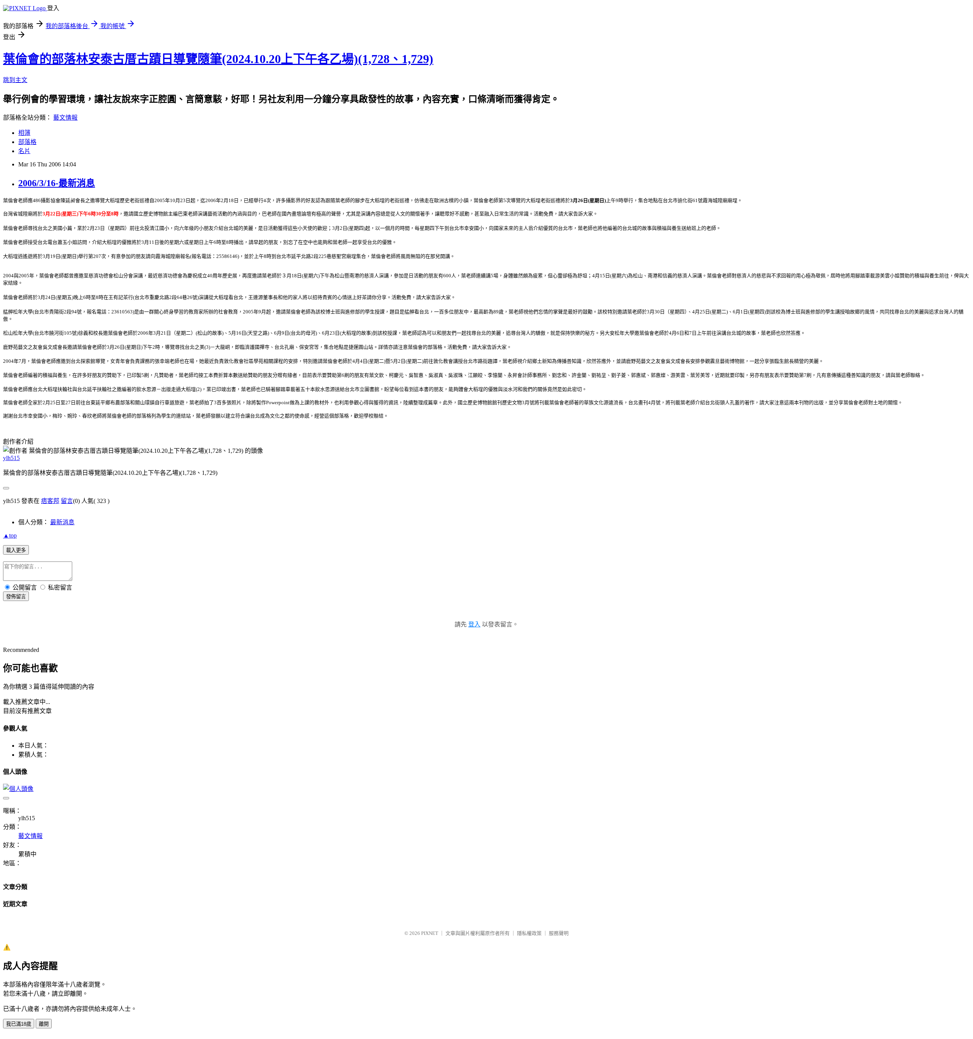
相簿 (24, 133)
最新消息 (62, 522)
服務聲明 (559, 933)
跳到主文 (15, 80)
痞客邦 (50, 501)
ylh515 (11, 458)
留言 (67, 501)
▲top (10, 535)
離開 (44, 1024)
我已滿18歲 (18, 1024)
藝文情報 (65, 117)
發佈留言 (16, 596)
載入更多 (16, 550)
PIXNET (429, 933)
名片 (24, 151)
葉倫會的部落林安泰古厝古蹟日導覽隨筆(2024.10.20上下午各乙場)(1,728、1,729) (218, 59)
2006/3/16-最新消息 (56, 183)
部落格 (27, 142)
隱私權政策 (529, 933)
